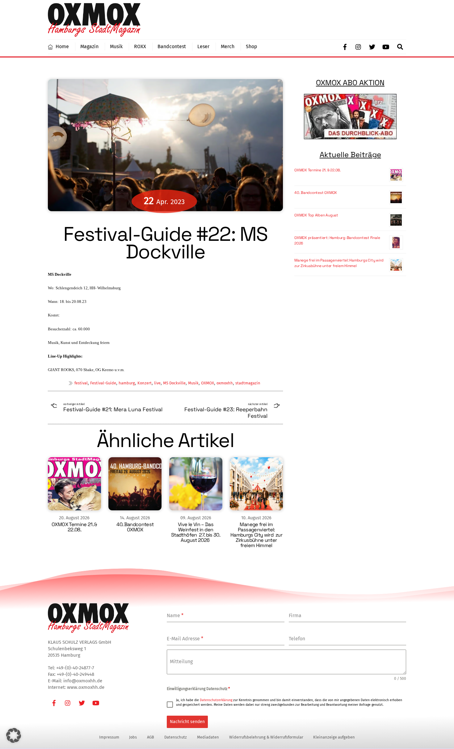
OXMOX (207, 383)
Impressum (109, 737)
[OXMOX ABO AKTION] (350, 116)
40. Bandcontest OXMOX (134, 527)
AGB (150, 737)
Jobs (133, 737)
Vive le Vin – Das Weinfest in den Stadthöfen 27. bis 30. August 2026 (195, 532)
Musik (116, 46)
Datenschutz (175, 737)
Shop (251, 46)
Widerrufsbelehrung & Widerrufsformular (266, 737)
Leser (203, 46)
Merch (227, 46)
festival (81, 383)
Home (61, 46)
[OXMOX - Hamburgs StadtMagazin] (94, 34)
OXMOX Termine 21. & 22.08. (74, 527)
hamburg (127, 383)
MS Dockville (174, 383)
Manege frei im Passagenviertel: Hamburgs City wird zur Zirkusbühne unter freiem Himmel (256, 535)
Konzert (144, 383)
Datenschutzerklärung (216, 700)
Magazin (89, 46)
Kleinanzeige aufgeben (334, 737)
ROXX (140, 46)
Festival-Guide (103, 383)
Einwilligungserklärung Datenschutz (198, 689)
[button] (13, 735)
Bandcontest (172, 46)
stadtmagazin (247, 383)
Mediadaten (208, 737)
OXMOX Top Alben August (316, 215)
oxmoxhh (224, 383)
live (157, 383)
